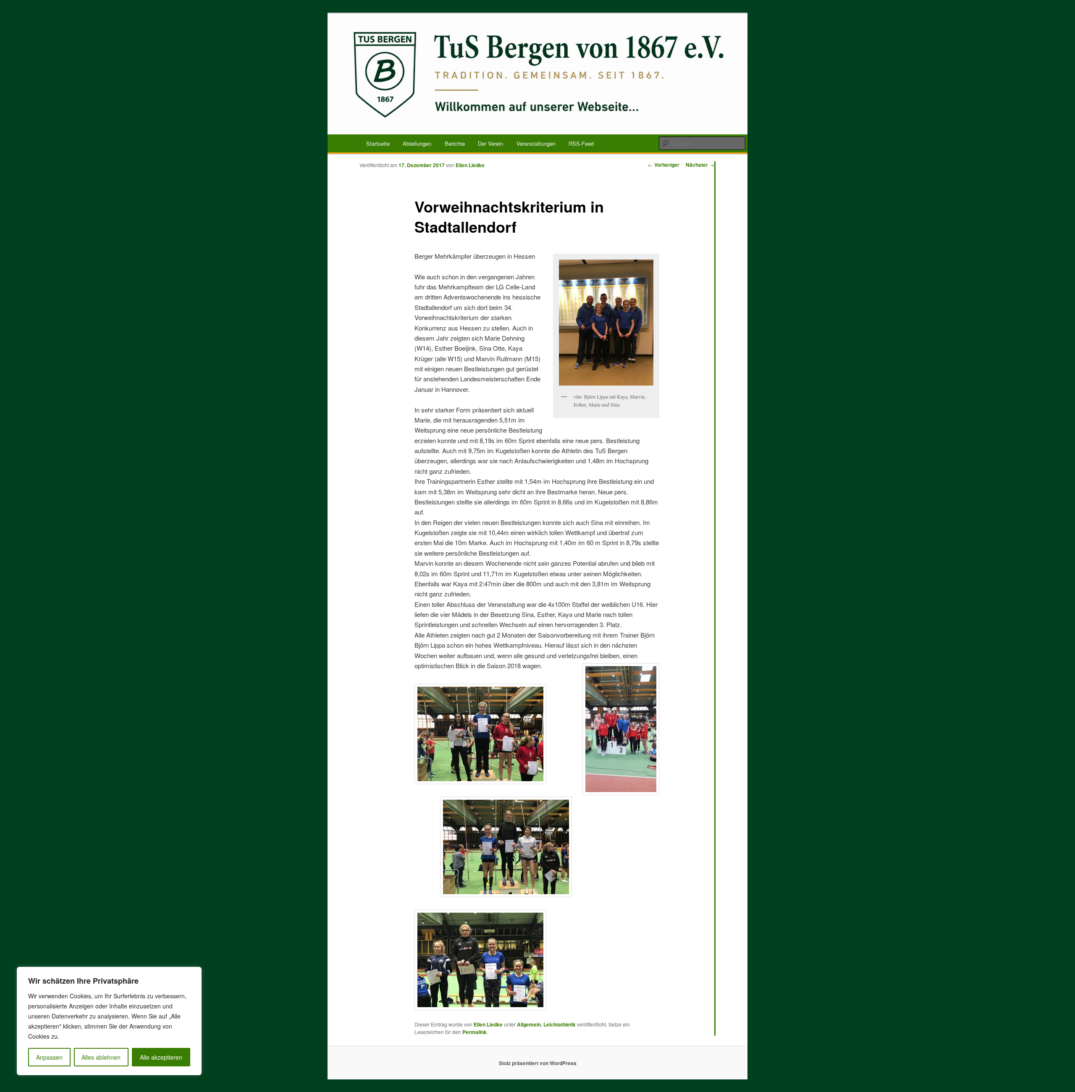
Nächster (700, 164)
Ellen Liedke (470, 165)
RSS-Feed (581, 143)
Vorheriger (663, 164)
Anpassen (49, 1057)
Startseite (378, 143)
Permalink (474, 1032)
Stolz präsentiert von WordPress (538, 1063)
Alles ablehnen (101, 1057)
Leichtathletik (559, 1024)
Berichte (455, 143)
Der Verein (490, 143)
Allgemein (529, 1024)
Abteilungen (417, 143)
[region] (109, 1021)
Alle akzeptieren (161, 1057)
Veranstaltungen (536, 143)
